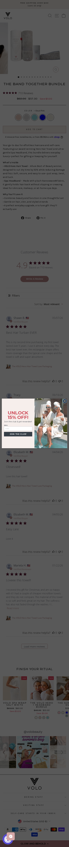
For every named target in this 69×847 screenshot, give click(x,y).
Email (6, 425)
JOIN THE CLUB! (18, 434)
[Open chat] (11, 836)
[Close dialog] (65, 401)
